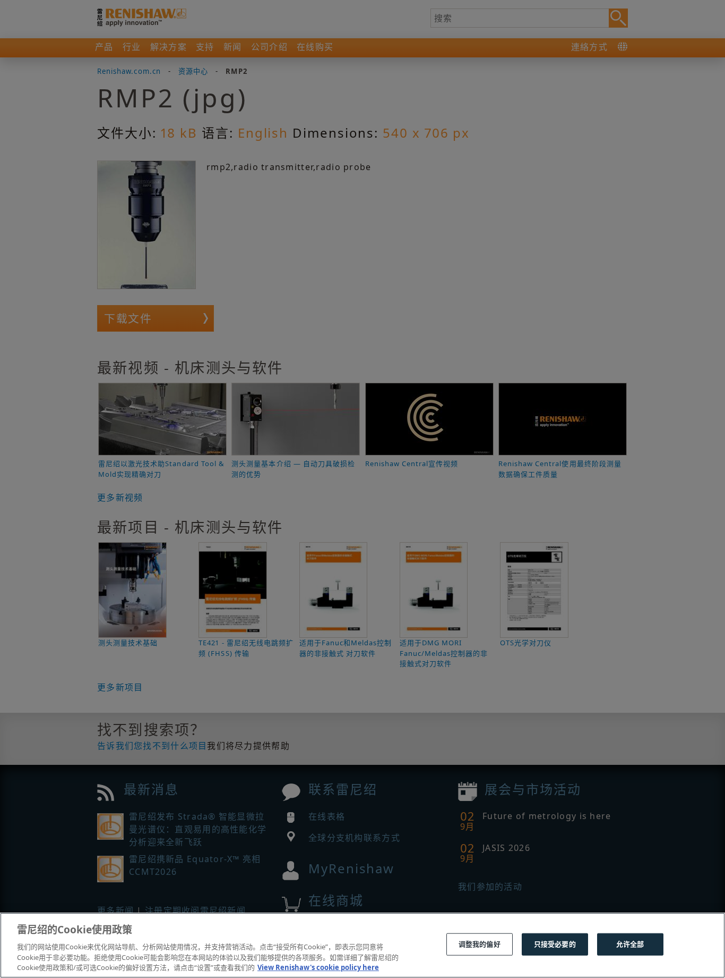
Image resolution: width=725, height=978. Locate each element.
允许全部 (630, 944)
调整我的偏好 (479, 944)
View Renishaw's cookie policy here (318, 967)
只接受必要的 (555, 944)
